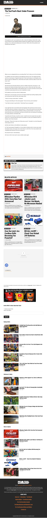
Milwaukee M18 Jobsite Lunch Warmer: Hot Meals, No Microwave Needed (33, 200)
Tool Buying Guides (27, 499)
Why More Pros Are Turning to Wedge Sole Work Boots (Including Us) (31, 407)
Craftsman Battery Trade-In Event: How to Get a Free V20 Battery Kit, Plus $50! (30, 469)
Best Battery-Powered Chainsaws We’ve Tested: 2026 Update (30, 354)
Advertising (23, 497)
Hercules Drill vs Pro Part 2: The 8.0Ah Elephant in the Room (30, 345)
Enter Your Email (8, 310)
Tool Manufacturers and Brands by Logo (23, 504)
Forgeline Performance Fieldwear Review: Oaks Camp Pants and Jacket (30, 397)
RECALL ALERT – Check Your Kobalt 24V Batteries (31, 233)
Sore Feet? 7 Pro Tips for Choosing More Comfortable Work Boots (30, 388)
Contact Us (23, 509)
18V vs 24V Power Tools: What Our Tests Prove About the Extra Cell (30, 364)
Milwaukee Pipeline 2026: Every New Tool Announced (13, 199)
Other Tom (8, 13)
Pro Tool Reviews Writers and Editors (23, 507)
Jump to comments (37, 15)
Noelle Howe (8, 203)
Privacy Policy (20, 485)
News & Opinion (7, 8)
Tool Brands (29, 497)
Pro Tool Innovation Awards (23, 502)
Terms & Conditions (28, 485)
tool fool (8, 156)
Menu (42, 2)
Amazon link (30, 285)
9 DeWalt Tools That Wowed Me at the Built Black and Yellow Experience (30, 326)
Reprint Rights (18, 499)
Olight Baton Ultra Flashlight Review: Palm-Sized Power (31, 416)
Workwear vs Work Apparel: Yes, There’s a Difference (30, 377)
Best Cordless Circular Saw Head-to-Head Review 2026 (31, 334)
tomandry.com (21, 169)
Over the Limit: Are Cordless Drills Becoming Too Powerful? (12, 234)
